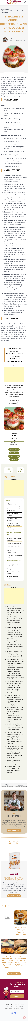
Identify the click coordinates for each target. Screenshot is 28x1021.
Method (20, 471)
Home (2, 9)
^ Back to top (8, 1004)
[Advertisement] (14, 374)
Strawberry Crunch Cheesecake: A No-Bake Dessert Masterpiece (14, 11)
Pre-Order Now (13, 895)
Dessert (7, 9)
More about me (13, 830)
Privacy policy (18, 1006)
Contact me (9, 1006)
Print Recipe (13, 400)
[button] (21, 500)
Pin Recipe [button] (14, 403)
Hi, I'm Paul (21, 1004)
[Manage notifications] (24, 1017)
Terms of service (10, 1008)
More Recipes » (14, 973)
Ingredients (8, 471)
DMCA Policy (20, 1008)
